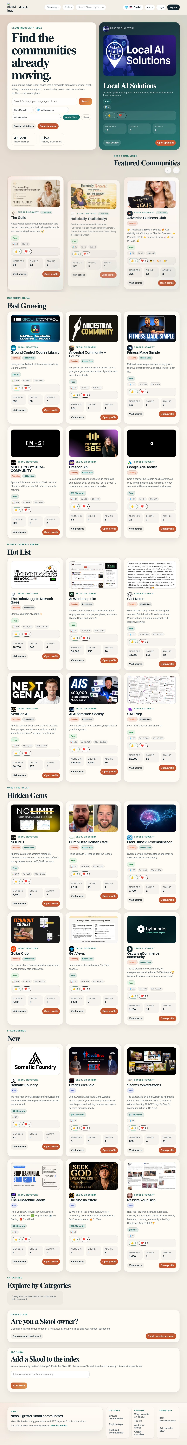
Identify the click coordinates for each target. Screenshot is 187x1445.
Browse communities (116, 1417)
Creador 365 (78, 467)
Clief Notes (135, 599)
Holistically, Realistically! (88, 218)
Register (173, 7)
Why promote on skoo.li (141, 1415)
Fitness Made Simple (143, 352)
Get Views (77, 953)
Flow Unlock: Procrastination (149, 842)
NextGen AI (19, 714)
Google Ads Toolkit (142, 467)
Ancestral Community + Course (87, 354)
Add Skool (19, 1385)
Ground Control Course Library (35, 352)
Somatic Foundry (24, 1085)
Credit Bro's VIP (81, 1085)
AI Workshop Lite (82, 599)
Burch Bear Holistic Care (88, 842)
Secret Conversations (144, 1085)
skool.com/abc (59, 1425)
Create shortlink (139, 1433)
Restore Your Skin (141, 1200)
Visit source (112, 142)
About (150, 7)
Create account (48, 126)
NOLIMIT (17, 842)
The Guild (20, 219)
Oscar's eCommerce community (143, 955)
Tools (67, 7)
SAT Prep (134, 714)
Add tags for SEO (166, 1429)
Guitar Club (19, 953)
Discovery (52, 7)
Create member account (161, 1336)
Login (161, 7)
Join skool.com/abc (168, 1419)
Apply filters (71, 117)
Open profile (50, 271)
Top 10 (138, 1421)
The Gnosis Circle (83, 1200)
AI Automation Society (86, 714)
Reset (86, 117)
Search (85, 101)
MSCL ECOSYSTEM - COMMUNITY (27, 469)
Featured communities (116, 1431)
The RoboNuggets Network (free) (32, 600)
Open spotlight (165, 142)
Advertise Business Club (147, 219)
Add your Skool (139, 1426)
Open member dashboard (27, 1336)
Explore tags (116, 1424)
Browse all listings (24, 126)
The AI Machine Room (28, 1200)
